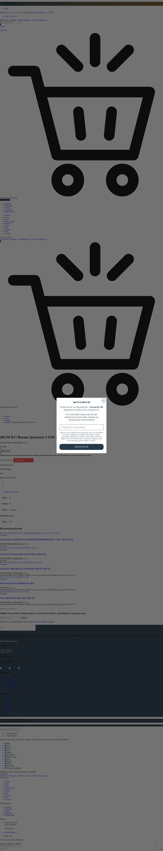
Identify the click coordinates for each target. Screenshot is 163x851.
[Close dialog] (104, 401)
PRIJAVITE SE (81, 447)
